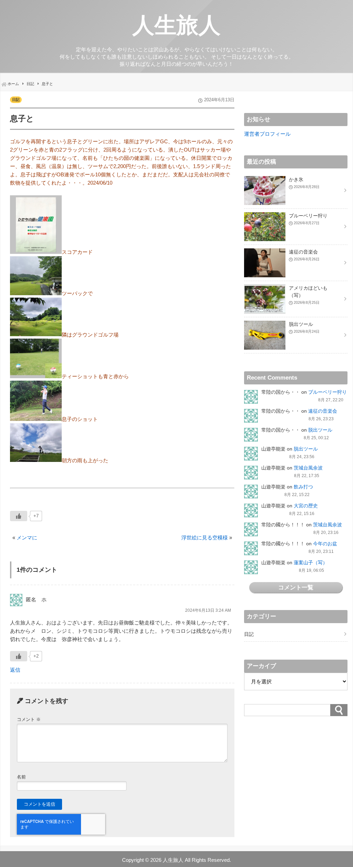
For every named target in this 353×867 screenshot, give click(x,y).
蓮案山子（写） (310, 562)
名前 (21, 777)
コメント (29, 719)
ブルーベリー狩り (327, 392)
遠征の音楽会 (322, 411)
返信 (15, 670)
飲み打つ (303, 486)
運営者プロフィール (267, 134)
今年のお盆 (325, 543)
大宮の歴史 (306, 505)
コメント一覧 (295, 587)
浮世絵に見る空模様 (204, 537)
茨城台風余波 (308, 468)
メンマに (27, 537)
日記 (16, 99)
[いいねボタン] (18, 516)
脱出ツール (320, 430)
